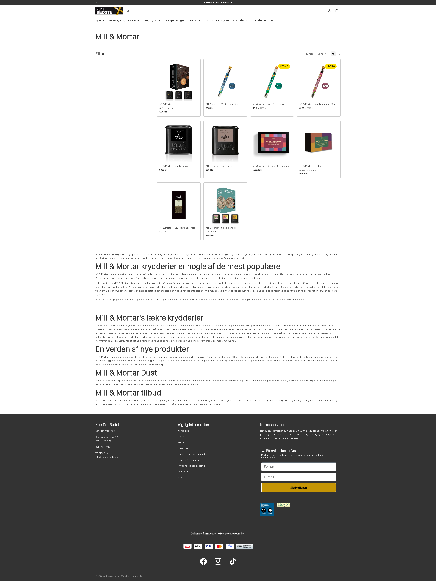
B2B (180, 477)
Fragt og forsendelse (189, 460)
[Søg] (128, 10)
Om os (181, 436)
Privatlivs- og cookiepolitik (191, 465)
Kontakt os (183, 430)
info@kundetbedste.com (276, 434)
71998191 (301, 430)
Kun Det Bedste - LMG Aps (114, 576)
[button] (322, 54)
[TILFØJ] (193, 96)
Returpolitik (184, 471)
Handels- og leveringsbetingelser (195, 454)
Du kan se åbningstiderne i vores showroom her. (218, 533)
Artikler (181, 442)
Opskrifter (183, 448)
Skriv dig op (298, 488)
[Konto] (329, 10)
